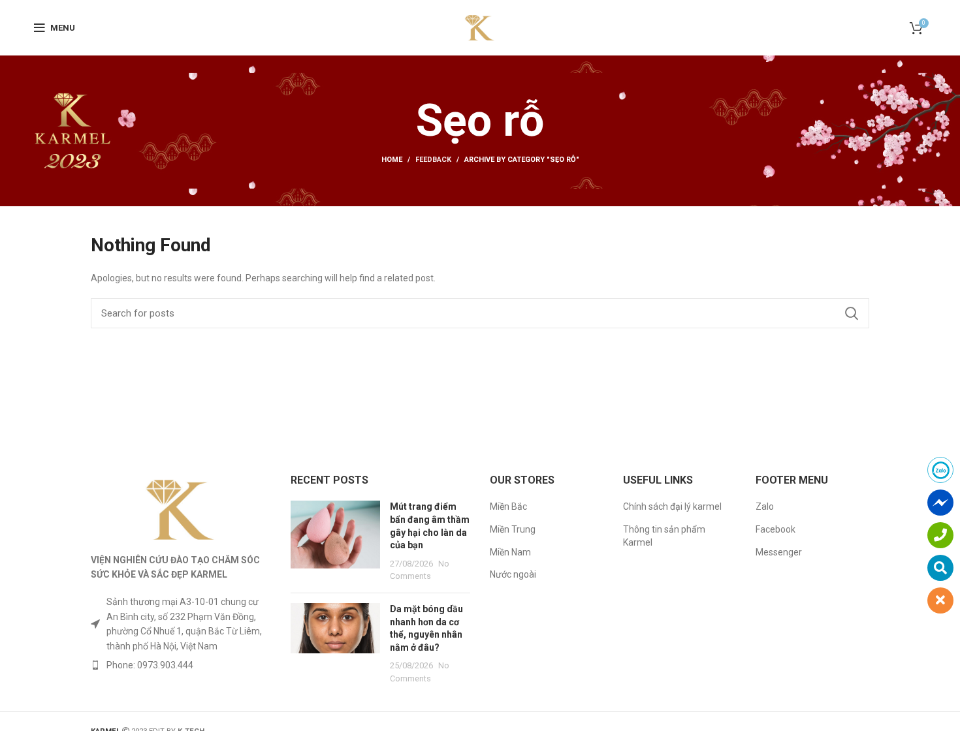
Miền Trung (513, 529)
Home (391, 159)
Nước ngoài (513, 574)
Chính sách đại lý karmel (672, 506)
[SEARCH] (851, 313)
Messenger (779, 552)
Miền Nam (510, 552)
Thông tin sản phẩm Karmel (664, 536)
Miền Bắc (508, 506)
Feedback (433, 159)
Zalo (765, 506)
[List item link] (181, 665)
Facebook (775, 529)
